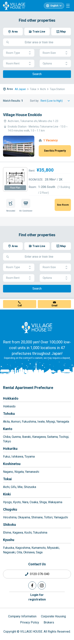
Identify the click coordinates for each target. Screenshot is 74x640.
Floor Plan (15, 187)
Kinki (7, 494)
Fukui (6, 456)
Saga (39, 552)
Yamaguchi (61, 517)
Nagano (8, 472)
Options (47, 63)
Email (54, 305)
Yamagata (62, 421)
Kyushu (8, 540)
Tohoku (9, 414)
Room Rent (13, 63)
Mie (20, 487)
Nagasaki (9, 552)
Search (37, 74)
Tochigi (63, 437)
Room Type (13, 52)
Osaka (34, 502)
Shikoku (9, 525)
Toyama (29, 456)
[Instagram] (42, 585)
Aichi (6, 487)
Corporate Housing (53, 616)
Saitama (52, 437)
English (54, 5)
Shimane (37, 517)
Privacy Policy (29, 622)
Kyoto (17, 502)
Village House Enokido (22, 114)
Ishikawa (17, 456)
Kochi (28, 532)
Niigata (19, 472)
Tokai (7, 479)
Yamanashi (32, 472)
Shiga (43, 502)
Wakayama (55, 502)
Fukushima (29, 421)
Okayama (24, 517)
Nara (25, 502)
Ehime (7, 532)
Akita (6, 421)
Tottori (48, 517)
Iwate (41, 421)
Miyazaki (53, 548)
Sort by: (34, 100)
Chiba (6, 437)
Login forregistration (37, 597)
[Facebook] (32, 585)
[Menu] (68, 6)
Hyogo (7, 502)
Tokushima (40, 532)
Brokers (49, 622)
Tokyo (7, 441)
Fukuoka (8, 548)
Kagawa (18, 532)
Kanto (7, 429)
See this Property (55, 150)
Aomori (15, 421)
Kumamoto (38, 548)
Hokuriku (10, 449)
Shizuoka (30, 487)
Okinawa (29, 552)
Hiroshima (10, 517)
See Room (63, 205)
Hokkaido (10, 398)
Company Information (22, 616)
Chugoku (10, 509)
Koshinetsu (11, 464)
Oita (19, 552)
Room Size (49, 52)
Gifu (13, 487)
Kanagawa (39, 437)
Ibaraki (26, 437)
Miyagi (50, 421)
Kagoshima (22, 548)
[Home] (37, 327)
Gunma (16, 437)
